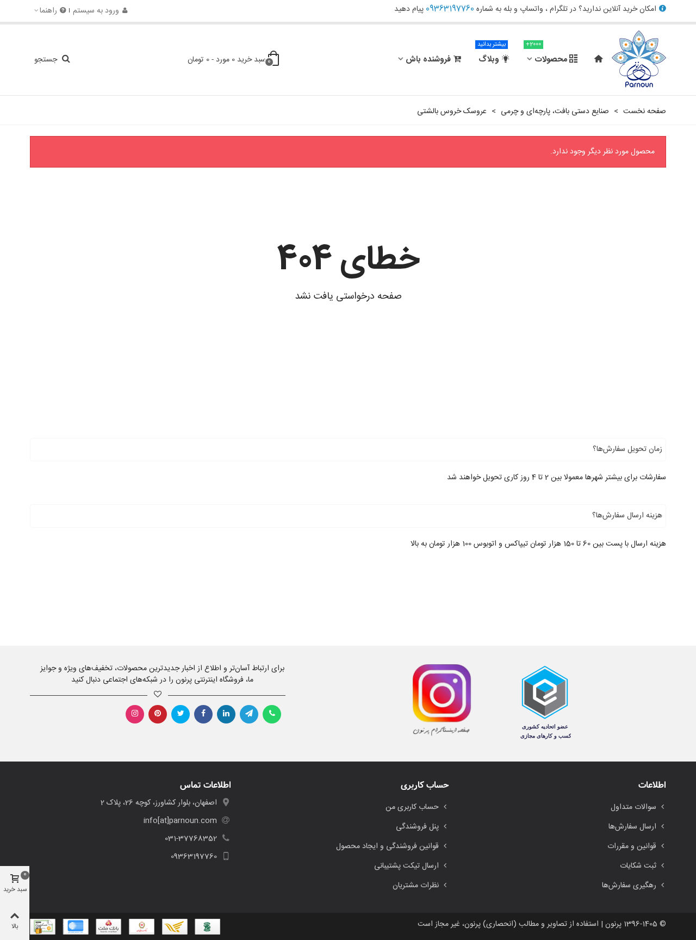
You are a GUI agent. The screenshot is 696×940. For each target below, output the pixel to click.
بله (508, 9)
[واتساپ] (272, 714)
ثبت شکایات (638, 866)
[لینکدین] (226, 714)
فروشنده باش (428, 59)
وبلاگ (491, 55)
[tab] (348, 449)
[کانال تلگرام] (249, 714)
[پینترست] (157, 714)
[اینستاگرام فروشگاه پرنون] (436, 700)
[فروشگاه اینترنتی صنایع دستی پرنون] (639, 59)
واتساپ (531, 9)
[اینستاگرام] (135, 714)
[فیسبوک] (203, 714)
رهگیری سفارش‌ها (629, 885)
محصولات (546, 55)
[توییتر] (180, 714)
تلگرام (559, 9)
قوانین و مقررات (631, 846)
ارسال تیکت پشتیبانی (406, 866)
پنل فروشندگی (417, 826)
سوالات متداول (633, 807)
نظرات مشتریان (416, 885)
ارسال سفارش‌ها (632, 826)
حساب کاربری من (412, 807)
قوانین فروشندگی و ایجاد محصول (387, 846)
